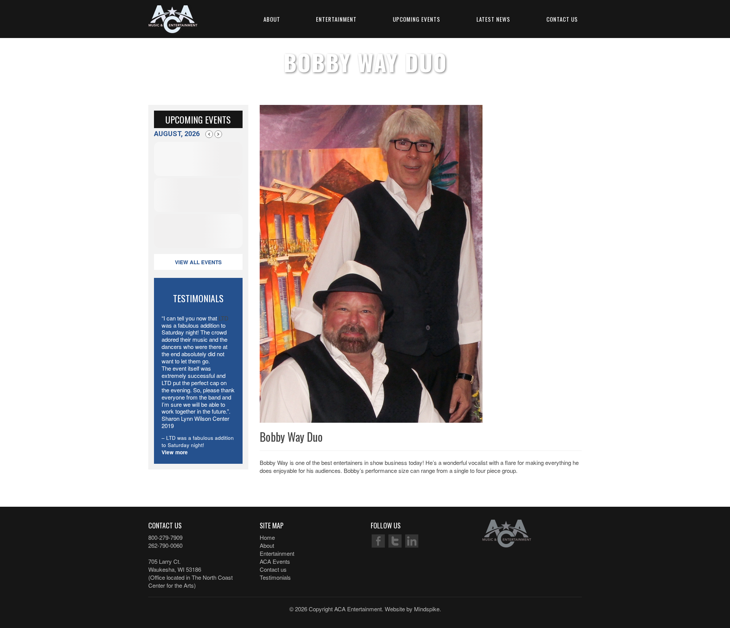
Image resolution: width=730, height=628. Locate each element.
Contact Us (562, 19)
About (271, 19)
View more (175, 452)
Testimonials (275, 577)
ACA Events (275, 561)
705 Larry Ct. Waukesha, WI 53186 (174, 565)
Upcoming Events (416, 19)
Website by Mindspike (412, 609)
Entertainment (336, 19)
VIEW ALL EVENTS (198, 262)
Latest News (493, 19)
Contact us (273, 569)
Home (267, 537)
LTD (224, 318)
